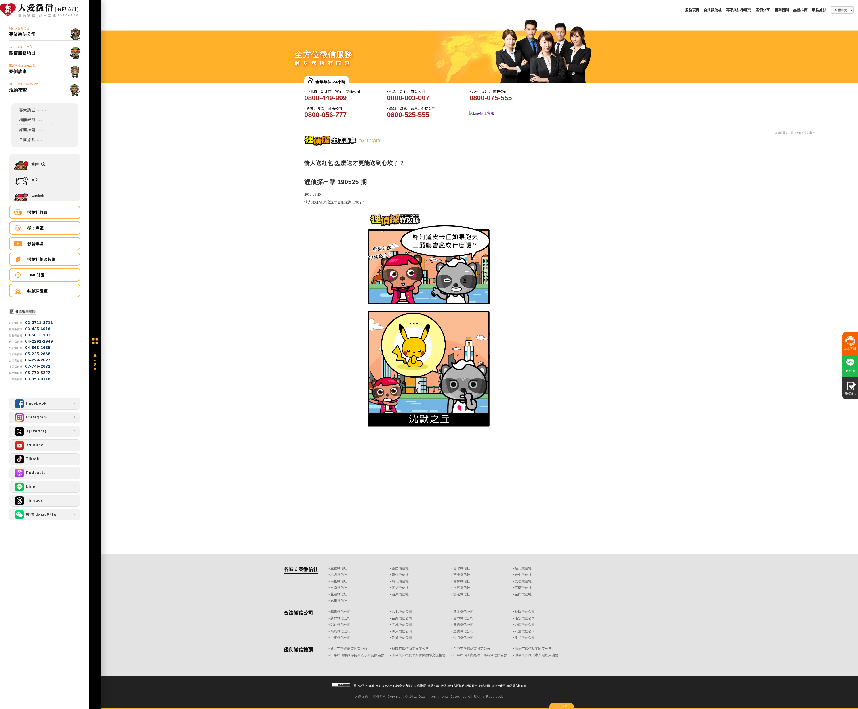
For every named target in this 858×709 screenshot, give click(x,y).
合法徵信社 (713, 10)
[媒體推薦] (32, 134)
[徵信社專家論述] (32, 114)
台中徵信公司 (463, 618)
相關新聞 (781, 10)
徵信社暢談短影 (41, 259)
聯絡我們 (471, 685)
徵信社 (367, 696)
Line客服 (850, 371)
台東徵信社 (400, 594)
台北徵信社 (461, 568)
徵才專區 (35, 228)
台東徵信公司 (340, 637)
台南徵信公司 (525, 624)
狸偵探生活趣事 (805, 132)
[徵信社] (44, 10)
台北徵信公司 (402, 611)
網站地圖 (484, 685)
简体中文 (38, 164)
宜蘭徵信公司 (463, 631)
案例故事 (387, 685)
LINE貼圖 (36, 275)
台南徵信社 (338, 588)
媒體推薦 (800, 10)
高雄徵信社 (400, 588)
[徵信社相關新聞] (32, 124)
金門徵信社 (523, 594)
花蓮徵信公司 (525, 631)
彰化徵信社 (400, 581)
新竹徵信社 (400, 575)
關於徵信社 (360, 685)
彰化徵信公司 (340, 624)
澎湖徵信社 (461, 594)
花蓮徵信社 (338, 594)
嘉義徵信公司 (463, 624)
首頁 (790, 132)
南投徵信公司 (525, 618)
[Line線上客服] (510, 113)
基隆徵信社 (400, 568)
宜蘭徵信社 (523, 588)
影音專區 (35, 244)
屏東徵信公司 (402, 631)
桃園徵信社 (338, 575)
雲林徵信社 (461, 581)
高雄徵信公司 (340, 631)
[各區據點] (32, 142)
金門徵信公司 (463, 637)
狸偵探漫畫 (37, 291)
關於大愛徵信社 (22, 32)
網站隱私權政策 (516, 685)
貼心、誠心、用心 (22, 50)
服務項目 (692, 10)
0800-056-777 (325, 114)
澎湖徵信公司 (402, 637)
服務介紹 (374, 685)
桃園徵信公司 (525, 611)
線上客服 (850, 348)
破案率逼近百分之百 (22, 69)
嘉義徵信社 (523, 581)
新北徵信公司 (463, 611)
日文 (34, 180)
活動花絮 (446, 685)
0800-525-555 (408, 114)
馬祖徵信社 (338, 601)
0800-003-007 (408, 98)
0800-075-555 (490, 98)
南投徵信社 (338, 581)
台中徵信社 (523, 575)
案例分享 (763, 10)
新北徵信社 (523, 568)
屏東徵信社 (461, 588)
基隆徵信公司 (340, 611)
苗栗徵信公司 (402, 618)
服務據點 (819, 10)
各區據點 (459, 685)
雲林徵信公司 (402, 624)
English (37, 195)
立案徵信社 (338, 568)
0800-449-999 (325, 98)
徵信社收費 (37, 212)
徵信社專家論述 (404, 685)
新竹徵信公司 (340, 618)
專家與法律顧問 (738, 10)
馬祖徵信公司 (525, 637)
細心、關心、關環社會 (23, 87)
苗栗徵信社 (461, 575)
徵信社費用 (498, 685)
